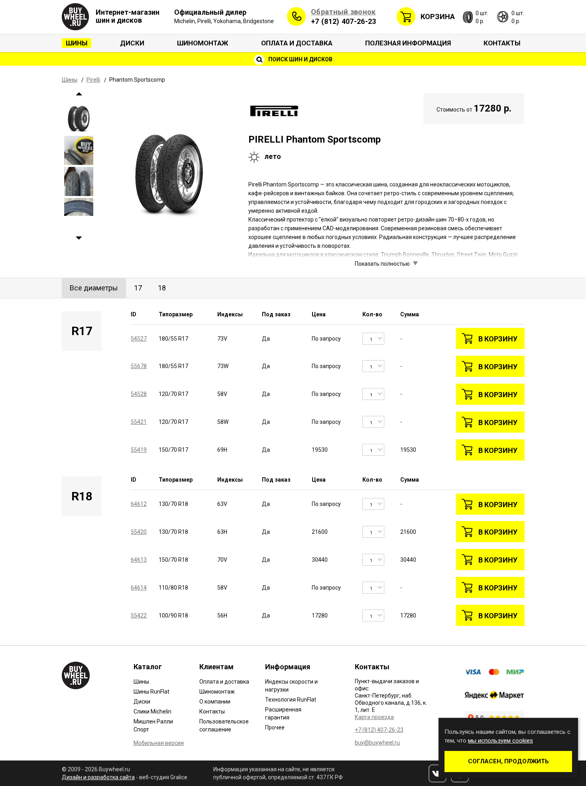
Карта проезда (374, 717)
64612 (139, 504)
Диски (132, 43)
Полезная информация (408, 43)
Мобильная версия (159, 743)
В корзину (497, 339)
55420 (139, 532)
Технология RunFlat (290, 699)
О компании (214, 701)
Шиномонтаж (202, 43)
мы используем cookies (500, 740)
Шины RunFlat (151, 691)
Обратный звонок (343, 12)
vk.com (437, 773)
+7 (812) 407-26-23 (343, 21)
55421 (139, 422)
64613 (139, 560)
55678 (139, 366)
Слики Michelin (152, 711)
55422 (139, 615)
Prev (78, 94)
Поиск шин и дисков (299, 59)
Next (78, 238)
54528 (139, 394)
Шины (76, 43)
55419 (139, 450)
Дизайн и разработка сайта (98, 777)
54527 (139, 338)
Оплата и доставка (296, 43)
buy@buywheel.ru (377, 742)
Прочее (275, 727)
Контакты (502, 43)
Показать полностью (382, 264)
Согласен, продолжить (508, 761)
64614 (139, 587)
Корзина (438, 16)
